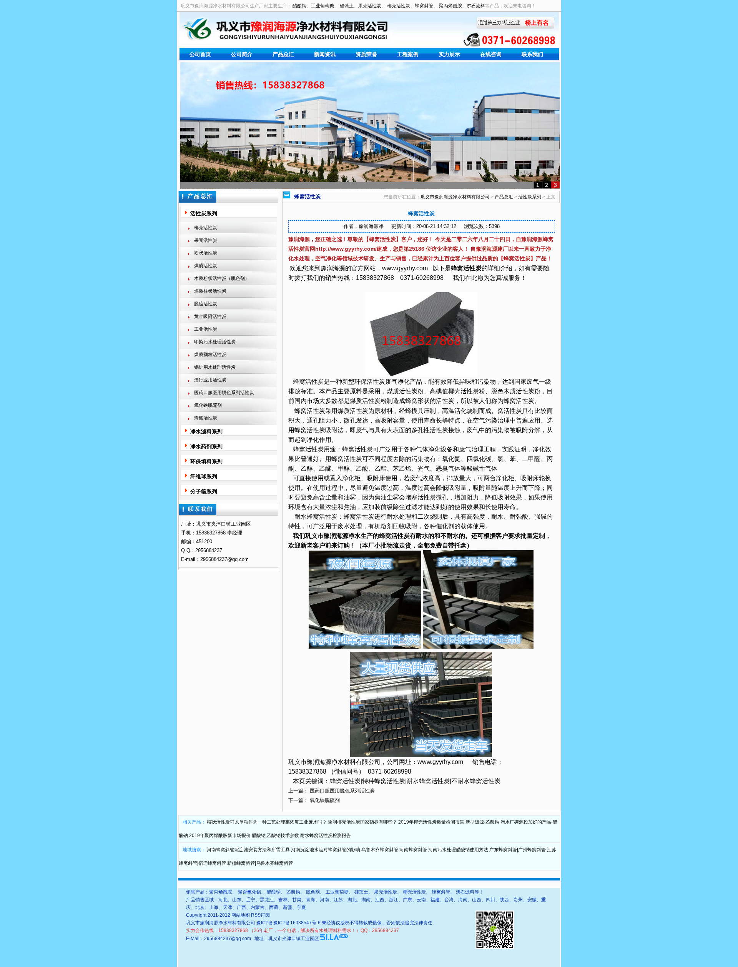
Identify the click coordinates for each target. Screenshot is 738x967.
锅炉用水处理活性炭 (215, 367)
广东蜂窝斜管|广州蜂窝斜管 (517, 849)
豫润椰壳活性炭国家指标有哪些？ (362, 822)
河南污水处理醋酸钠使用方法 (458, 849)
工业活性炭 (205, 329)
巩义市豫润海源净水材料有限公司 (455, 197)
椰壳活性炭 (398, 5)
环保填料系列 (206, 461)
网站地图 (240, 915)
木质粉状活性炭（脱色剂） (221, 278)
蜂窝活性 (463, 268)
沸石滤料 (476, 5)
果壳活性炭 (369, 5)
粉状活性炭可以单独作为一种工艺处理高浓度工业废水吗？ (267, 822)
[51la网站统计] (334, 938)
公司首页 (200, 54)
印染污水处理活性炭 (215, 342)
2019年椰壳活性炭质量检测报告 (431, 822)
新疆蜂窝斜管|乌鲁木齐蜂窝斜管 (260, 863)
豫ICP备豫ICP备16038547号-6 (288, 922)
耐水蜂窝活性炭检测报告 (325, 835)
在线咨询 (491, 54)
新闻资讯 (325, 54)
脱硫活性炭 (205, 303)
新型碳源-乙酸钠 (482, 822)
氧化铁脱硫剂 (208, 405)
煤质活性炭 (205, 265)
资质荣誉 (366, 54)
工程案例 (408, 54)
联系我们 (532, 54)
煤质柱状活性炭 (210, 291)
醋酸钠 (299, 5)
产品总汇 (283, 54)
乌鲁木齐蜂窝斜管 (379, 849)
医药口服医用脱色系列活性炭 (224, 392)
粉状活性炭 (205, 253)
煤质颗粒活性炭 (210, 354)
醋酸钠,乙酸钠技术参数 (275, 835)
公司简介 (242, 54)
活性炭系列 (203, 213)
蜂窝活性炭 (205, 418)
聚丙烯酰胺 (450, 5)
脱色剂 (313, 892)
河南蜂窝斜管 (413, 849)
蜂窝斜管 (424, 5)
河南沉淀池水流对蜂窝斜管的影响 (325, 849)
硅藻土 (347, 5)
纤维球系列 (203, 476)
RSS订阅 (260, 915)
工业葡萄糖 (322, 5)
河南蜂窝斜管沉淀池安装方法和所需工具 (248, 849)
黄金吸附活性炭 (210, 316)
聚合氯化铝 (249, 892)
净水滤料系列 (206, 431)
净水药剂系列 (206, 446)
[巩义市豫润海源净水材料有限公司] (287, 43)
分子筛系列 (203, 491)
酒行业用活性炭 (210, 380)
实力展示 (449, 54)
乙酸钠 (293, 892)
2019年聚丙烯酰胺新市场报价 (220, 835)
